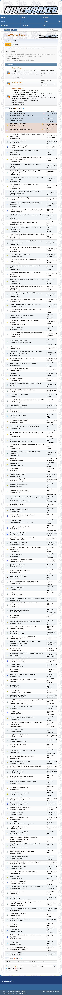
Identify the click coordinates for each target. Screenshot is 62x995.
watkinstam (19, 713)
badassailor (19, 794)
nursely (45, 75)
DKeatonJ (19, 955)
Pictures (45, 21)
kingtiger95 (19, 211)
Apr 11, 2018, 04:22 (52, 474)
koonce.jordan (20, 645)
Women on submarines (16, 520)
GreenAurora (51, 624)
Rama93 (18, 944)
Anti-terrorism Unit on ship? (18, 660)
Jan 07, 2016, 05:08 (52, 871)
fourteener (50, 557)
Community (25, 25)
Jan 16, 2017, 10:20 (52, 735)
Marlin (18, 138)
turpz (17, 506)
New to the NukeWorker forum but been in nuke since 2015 (27, 400)
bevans (18, 583)
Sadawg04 (19, 567)
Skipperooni (19, 441)
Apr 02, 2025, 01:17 (52, 185)
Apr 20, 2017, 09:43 (52, 690)
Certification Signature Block (18, 141)
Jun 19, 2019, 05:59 (52, 395)
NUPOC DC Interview (16, 469)
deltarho (18, 131)
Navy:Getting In (17, 68)
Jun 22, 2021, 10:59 (52, 334)
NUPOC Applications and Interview (20, 919)
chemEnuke (19, 899)
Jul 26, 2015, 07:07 (51, 953)
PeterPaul (19, 612)
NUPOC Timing (14, 712)
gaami (18, 915)
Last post (49, 111)
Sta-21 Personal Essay (16, 729)
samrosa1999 (20, 561)
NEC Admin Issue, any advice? (19, 405)
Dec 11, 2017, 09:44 (52, 560)
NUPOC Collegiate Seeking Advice (20, 146)
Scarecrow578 (20, 634)
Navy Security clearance (17, 771)
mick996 (18, 623)
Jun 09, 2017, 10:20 (52, 669)
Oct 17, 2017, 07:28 (52, 598)
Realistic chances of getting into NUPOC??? (22, 636)
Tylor (49, 795)
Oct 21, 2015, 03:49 (52, 903)
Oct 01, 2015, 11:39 (52, 908)
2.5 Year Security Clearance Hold (19, 610)
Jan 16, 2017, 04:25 (52, 740)
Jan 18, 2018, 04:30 (52, 542)
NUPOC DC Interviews (16, 327)
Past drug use (14, 924)
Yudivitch (18, 731)
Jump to (34, 966)
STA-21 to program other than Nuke (20, 254)
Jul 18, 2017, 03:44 (51, 637)
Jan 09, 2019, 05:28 (52, 410)
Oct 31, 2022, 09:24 (52, 304)
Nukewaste (13, 373)
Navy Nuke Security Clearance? (19, 735)
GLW (49, 354)
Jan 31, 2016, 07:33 (52, 862)
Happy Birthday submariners (18, 474)
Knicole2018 (19, 436)
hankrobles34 (20, 147)
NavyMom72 (19, 535)
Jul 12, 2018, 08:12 (51, 452)
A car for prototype (15, 690)
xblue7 (18, 578)
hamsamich (51, 460)
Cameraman (19, 224)
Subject (12, 111)
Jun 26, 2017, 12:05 (52, 648)
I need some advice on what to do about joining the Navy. (26, 908)
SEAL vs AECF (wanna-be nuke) (19, 793)
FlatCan (18, 517)
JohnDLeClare (51, 753)
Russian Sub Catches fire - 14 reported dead (22, 390)
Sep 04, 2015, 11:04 (52, 919)
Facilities (4, 25)
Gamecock (41, 48)
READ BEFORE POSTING (18, 124)
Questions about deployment (18, 695)
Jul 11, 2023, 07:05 (51, 294)
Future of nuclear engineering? (19, 420)
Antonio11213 (20, 697)
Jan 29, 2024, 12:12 (52, 242)
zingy (17, 926)
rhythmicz (19, 486)
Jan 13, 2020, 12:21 (52, 373)
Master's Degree (14, 463)
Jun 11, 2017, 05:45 (52, 665)
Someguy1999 (20, 539)
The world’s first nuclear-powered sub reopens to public (26, 309)
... (29, 522)
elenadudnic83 (20, 800)
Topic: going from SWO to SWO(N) (20, 798)
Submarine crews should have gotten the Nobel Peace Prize (27, 598)
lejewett (18, 910)
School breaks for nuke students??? (20, 787)
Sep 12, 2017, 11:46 (52, 609)
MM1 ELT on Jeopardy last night (19, 817)
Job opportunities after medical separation (22, 315)
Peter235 (18, 939)
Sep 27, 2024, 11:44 (52, 203)
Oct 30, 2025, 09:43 (52, 158)
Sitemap (23, 991)
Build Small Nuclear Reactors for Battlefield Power (24, 426)
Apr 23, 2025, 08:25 (52, 178)
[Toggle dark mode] (59, 21)
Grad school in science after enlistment (21, 706)
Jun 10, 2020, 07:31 (52, 358)
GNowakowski (20, 115)
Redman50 (19, 814)
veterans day (13, 347)
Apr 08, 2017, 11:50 (52, 695)
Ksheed (50, 600)
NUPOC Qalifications (16, 554)
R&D (11, 439)
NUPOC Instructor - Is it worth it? (19, 394)
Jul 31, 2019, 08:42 (51, 384)
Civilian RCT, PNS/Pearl (17, 953)
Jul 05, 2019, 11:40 (51, 390)
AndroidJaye (19, 529)
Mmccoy (18, 708)
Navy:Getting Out (17, 88)
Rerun (49, 800)
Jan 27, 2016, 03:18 (52, 866)
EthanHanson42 (20, 324)
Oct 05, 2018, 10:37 (52, 420)
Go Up (6, 958)
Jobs (23, 17)
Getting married (14, 685)
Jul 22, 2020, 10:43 (51, 352)
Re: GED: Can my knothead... (49, 73)
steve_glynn (19, 773)
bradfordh (45, 85)
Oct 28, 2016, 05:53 (52, 761)
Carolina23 (19, 737)
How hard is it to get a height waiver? (20, 807)
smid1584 (19, 595)
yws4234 (50, 763)
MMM (49, 370)
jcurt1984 (18, 853)
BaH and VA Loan (15, 615)
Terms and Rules (50, 991)
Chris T (18, 681)
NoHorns (18, 370)
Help (23, 21)
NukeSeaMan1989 (21, 888)
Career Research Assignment (18, 576)
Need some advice (15, 897)
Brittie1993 (19, 841)
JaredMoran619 (20, 864)
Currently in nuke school (17, 587)
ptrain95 (18, 589)
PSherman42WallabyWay (23, 501)
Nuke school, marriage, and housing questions (23, 674)
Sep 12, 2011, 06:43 (52, 113)
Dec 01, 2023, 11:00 (52, 260)
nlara (17, 417)
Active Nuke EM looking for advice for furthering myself (25, 862)
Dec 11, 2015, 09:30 (52, 886)
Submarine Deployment (16, 892)
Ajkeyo (18, 492)
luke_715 (18, 556)
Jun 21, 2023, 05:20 (52, 299)
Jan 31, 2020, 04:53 (52, 369)
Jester (49, 132)
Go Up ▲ (57, 991)
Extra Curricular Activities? (17, 504)
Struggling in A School (16, 812)
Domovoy (19, 778)
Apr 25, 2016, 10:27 (52, 822)
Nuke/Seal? (13, 458)
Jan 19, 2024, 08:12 (52, 248)
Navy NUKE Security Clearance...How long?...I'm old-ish (26, 621)
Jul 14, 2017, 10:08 (51, 642)
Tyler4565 (19, 828)
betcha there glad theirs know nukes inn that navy (24, 363)
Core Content (51, 137)
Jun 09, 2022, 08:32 (52, 321)
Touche (50, 904)
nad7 (17, 455)
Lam (49, 487)
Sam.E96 (18, 650)
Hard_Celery (19, 703)
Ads (44, 25)
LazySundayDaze (21, 883)
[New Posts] (8, 73)
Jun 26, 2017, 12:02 (52, 654)
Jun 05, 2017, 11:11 (52, 674)
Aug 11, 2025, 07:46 (52, 165)
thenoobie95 (19, 412)
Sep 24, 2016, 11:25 (52, 771)
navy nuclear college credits (18, 479)
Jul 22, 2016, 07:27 (51, 803)
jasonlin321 (19, 422)
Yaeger (18, 522)
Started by (19, 111)
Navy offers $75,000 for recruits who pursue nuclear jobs (26, 299)
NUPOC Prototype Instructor (18, 415)
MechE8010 (19, 329)
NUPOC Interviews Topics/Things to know (22, 358)
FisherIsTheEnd (20, 905)
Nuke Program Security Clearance (20, 490)
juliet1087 (19, 804)
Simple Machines (16, 991)
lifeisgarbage (19, 481)
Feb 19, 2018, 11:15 (52, 504)
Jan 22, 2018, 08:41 (52, 538)
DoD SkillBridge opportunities (18, 340)
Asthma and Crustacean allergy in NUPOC (22, 515)
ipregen (50, 535)
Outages (45, 17)
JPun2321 (19, 387)
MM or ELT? (13, 822)
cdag (17, 789)
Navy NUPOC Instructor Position (19, 827)
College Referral (14, 929)
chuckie (50, 814)
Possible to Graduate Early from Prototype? (22, 717)
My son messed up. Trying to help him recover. (23, 679)
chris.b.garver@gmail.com (23, 342)
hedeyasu (19, 306)
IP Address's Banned (16, 118)
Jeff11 (17, 758)
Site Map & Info (7, 981)
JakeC (18, 768)
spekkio (50, 360)
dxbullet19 (19, 868)
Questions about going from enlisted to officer (23, 538)
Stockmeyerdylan (21, 741)
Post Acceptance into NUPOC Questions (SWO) (23, 626)
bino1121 (18, 638)
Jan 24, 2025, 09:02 (52, 198)
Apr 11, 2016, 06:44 (52, 827)
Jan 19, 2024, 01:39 (52, 254)
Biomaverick (19, 726)
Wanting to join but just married (19, 803)
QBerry (18, 402)
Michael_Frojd (20, 628)
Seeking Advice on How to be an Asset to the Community (26, 209)
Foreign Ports (14, 942)
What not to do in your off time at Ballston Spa (23, 750)
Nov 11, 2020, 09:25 (52, 347)
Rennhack (43, 99)
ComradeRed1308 (51, 494)
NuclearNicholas (21, 824)
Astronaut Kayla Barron (16, 378)
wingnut (50, 115)
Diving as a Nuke (15, 664)
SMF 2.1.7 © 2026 (7, 991)
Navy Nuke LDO (14, 876)
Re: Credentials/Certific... (47, 97)
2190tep (18, 143)
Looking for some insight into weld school (22, 756)
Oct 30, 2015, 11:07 (52, 897)
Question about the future (17, 565)
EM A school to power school (18, 913)
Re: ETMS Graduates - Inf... (48, 84)
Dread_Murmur (20, 809)
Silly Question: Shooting (17, 113)
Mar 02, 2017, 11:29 (52, 706)
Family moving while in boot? (18, 533)
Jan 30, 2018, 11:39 (52, 533)
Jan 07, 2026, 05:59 (52, 146)
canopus (50, 330)
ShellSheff (19, 256)
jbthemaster (19, 460)
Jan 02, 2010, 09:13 (52, 124)
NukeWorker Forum (15, 35)
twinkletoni (50, 772)
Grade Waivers (14, 669)
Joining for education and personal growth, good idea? (25, 304)
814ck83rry (19, 931)
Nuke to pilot (13, 739)
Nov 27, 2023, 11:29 (52, 273)
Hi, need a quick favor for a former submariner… (23, 222)
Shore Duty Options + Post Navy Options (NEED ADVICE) (26, 886)
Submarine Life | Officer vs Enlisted (20, 570)
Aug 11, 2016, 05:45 (52, 798)
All (31, 115)
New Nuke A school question (18, 866)
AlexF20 (18, 671)
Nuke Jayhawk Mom (22, 848)
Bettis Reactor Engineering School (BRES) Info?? (24, 581)
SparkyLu (19, 511)
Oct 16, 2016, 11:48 (52, 766)
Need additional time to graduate (19, 509)
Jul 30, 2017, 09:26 (51, 632)
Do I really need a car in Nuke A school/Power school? (25, 766)
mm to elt (12, 593)
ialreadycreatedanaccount (23, 657)
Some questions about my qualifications (21, 776)
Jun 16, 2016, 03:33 (52, 812)
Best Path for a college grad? (18, 881)
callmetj (18, 783)
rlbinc (49, 306)
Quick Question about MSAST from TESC (22, 851)
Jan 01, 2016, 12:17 (52, 876)
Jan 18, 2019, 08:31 (52, 405)
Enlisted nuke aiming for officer (19, 542)
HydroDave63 (20, 126)
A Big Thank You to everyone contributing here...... (24, 781)
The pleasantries (15, 410)
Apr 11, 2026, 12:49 (52, 141)
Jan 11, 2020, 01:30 (52, 378)
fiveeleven (50, 863)
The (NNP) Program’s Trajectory (19, 368)
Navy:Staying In (17, 82)
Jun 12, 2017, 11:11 (52, 660)
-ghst (17, 551)
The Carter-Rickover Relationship (19, 198)
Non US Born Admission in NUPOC (20, 761)
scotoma (50, 539)
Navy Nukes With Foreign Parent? (19, 527)
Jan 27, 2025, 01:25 (52, 192)
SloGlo (18, 348)
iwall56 (18, 360)
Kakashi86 (50, 481)
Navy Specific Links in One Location (21, 129)
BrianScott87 (51, 650)
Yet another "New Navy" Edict (18, 745)
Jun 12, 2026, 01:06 (52, 135)
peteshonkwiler (52, 348)
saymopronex (20, 763)
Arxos (49, 720)
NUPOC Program (15, 648)
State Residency (14, 632)
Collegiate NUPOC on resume (18, 484)
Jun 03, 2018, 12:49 (52, 458)
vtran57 (18, 396)
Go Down (7, 108)
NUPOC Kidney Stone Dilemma (19, 947)
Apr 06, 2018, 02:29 (52, 479)
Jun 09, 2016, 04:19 (52, 817)
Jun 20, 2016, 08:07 (52, 807)
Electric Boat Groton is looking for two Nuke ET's (24, 871)
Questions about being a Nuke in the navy (22, 559)
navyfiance (19, 607)
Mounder (50, 318)
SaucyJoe (19, 471)
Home (3, 17)
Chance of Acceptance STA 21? (19, 856)
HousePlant (19, 317)
